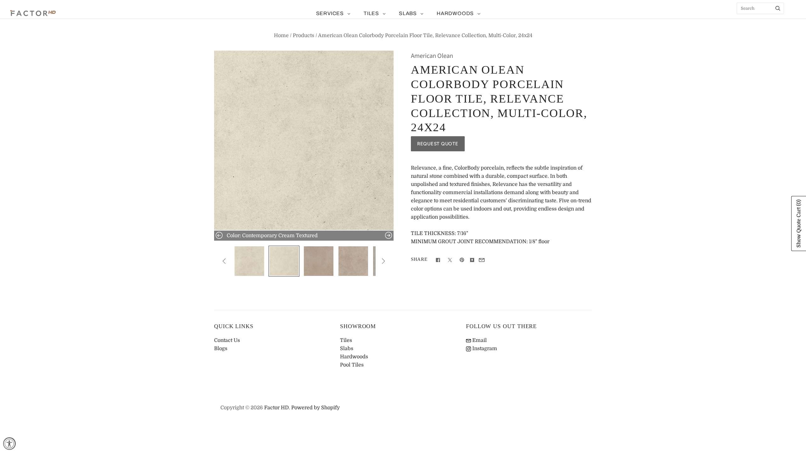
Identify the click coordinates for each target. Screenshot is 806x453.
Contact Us (227, 340)
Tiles (371, 13)
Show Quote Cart (799, 223)
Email (479, 340)
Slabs (408, 13)
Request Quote (437, 144)
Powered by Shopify (315, 408)
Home (281, 35)
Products (303, 35)
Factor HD (276, 408)
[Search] (778, 8)
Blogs (220, 348)
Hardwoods (455, 13)
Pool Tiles (352, 365)
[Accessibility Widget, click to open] (9, 443)
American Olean (432, 55)
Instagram (484, 348)
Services (330, 13)
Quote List (792, 19)
